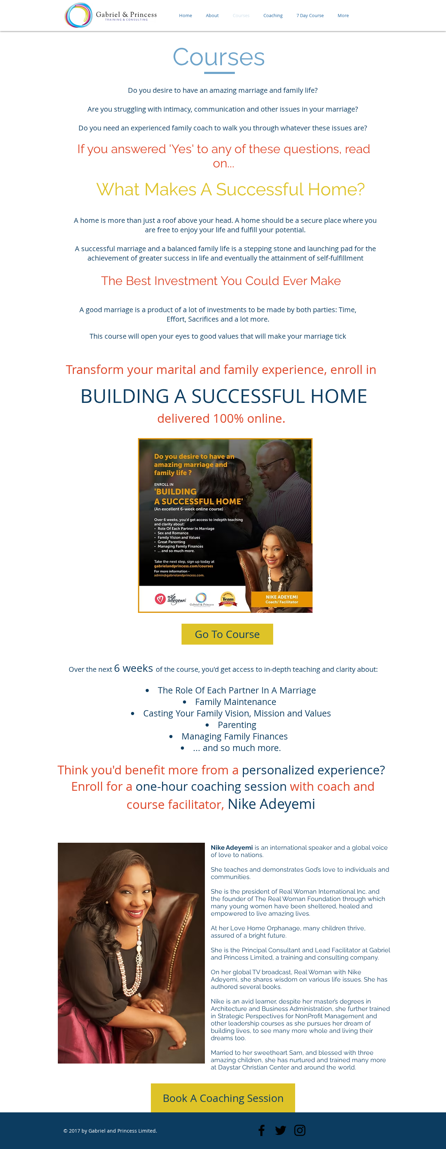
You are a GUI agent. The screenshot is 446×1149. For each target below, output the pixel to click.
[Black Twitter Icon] (280, 1130)
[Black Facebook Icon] (261, 1130)
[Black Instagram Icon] (299, 1130)
